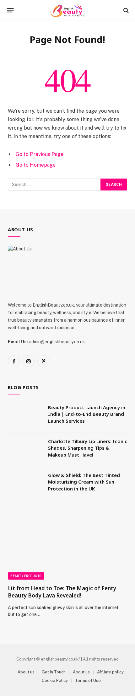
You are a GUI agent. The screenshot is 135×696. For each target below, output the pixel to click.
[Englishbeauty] (67, 10)
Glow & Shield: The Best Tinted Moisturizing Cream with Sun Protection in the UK (84, 482)
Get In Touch (54, 672)
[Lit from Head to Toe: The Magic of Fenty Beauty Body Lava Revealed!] (67, 546)
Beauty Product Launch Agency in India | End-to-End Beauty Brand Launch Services (86, 414)
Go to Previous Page (39, 154)
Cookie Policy (55, 680)
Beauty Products (26, 576)
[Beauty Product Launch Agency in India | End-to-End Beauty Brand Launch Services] (25, 415)
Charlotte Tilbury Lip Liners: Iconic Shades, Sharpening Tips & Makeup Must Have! (87, 448)
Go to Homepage (36, 165)
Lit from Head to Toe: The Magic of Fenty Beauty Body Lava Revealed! (62, 592)
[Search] (125, 10)
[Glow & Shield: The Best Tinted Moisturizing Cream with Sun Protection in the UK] (25, 483)
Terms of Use (88, 680)
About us (26, 672)
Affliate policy (110, 672)
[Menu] (10, 10)
